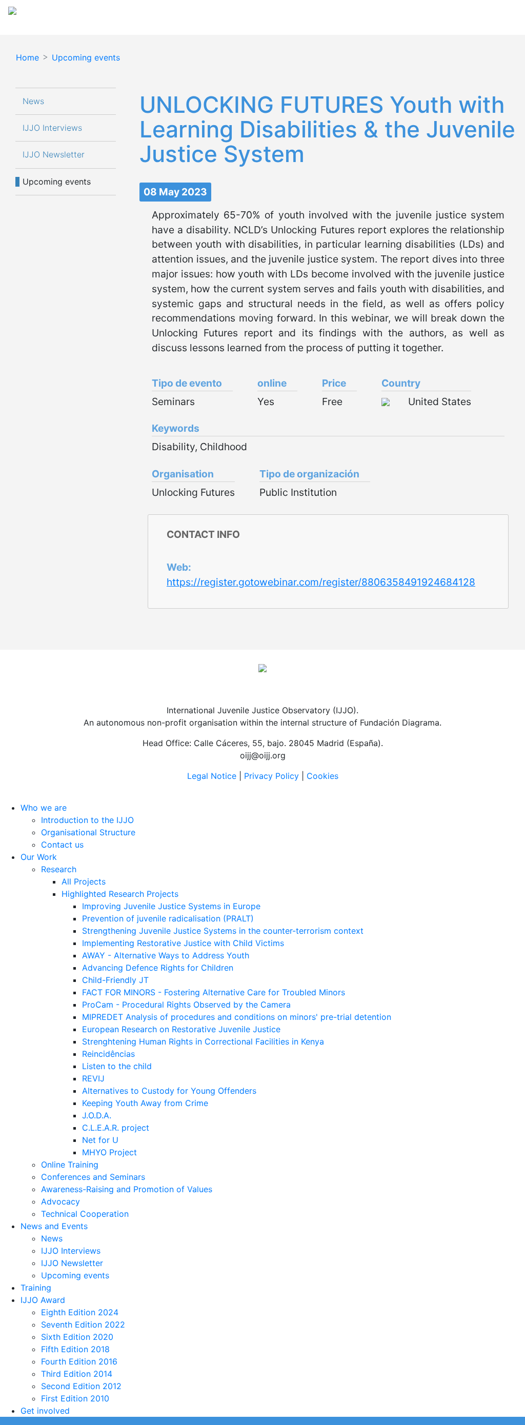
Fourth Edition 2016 (79, 1361)
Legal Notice (211, 776)
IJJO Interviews (54, 128)
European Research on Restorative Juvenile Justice (181, 1029)
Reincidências (108, 1054)
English (491, 14)
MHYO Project (109, 1152)
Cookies (322, 776)
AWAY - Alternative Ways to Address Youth (165, 955)
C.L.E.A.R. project (115, 1127)
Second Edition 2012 (81, 1386)
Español (454, 14)
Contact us (62, 844)
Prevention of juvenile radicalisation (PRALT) (168, 918)
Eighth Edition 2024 (79, 1312)
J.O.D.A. (96, 1115)
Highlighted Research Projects (120, 894)
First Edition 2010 (75, 1398)
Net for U (100, 1140)
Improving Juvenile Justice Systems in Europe (171, 906)
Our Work (39, 857)
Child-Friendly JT (115, 980)
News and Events (54, 1226)
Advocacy (60, 1201)
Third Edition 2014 (76, 1374)
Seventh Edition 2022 (83, 1324)
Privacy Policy (271, 776)
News (33, 101)
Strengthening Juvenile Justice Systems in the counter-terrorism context (223, 931)
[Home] (104, 14)
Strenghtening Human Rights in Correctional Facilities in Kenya (203, 1041)
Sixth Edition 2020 (77, 1337)
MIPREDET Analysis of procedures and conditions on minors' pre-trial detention (236, 1017)
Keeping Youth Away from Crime (145, 1103)
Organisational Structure (88, 832)
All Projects (84, 881)
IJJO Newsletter (54, 154)
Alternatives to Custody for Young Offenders (169, 1091)
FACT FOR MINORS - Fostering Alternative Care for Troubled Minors (213, 992)
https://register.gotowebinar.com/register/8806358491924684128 (321, 582)
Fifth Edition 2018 (75, 1349)
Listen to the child (117, 1066)
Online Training (69, 1164)
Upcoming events (86, 57)
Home (27, 57)
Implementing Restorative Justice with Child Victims (183, 943)
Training (36, 1287)
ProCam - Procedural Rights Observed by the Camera (186, 1004)
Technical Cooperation (85, 1214)
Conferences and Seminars (93, 1177)
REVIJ (93, 1078)
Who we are (44, 807)
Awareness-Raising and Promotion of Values (126, 1189)
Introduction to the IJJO (87, 820)
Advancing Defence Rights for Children (157, 967)
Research (58, 869)
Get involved (45, 1411)
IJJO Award (43, 1300)
